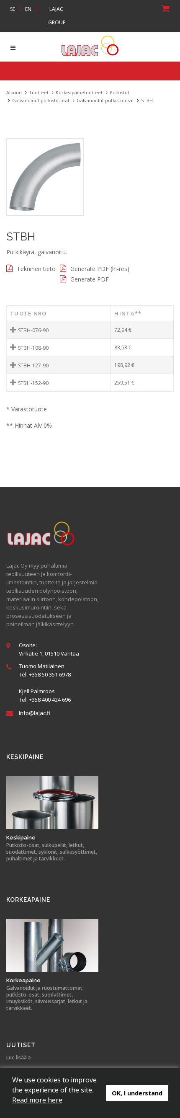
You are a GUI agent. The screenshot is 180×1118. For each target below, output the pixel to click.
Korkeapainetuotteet (79, 92)
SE (12, 9)
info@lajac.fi (34, 713)
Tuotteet (39, 92)
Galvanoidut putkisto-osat (40, 100)
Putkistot (119, 92)
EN (28, 9)
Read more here (37, 1100)
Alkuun (14, 92)
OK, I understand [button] (137, 1093)
